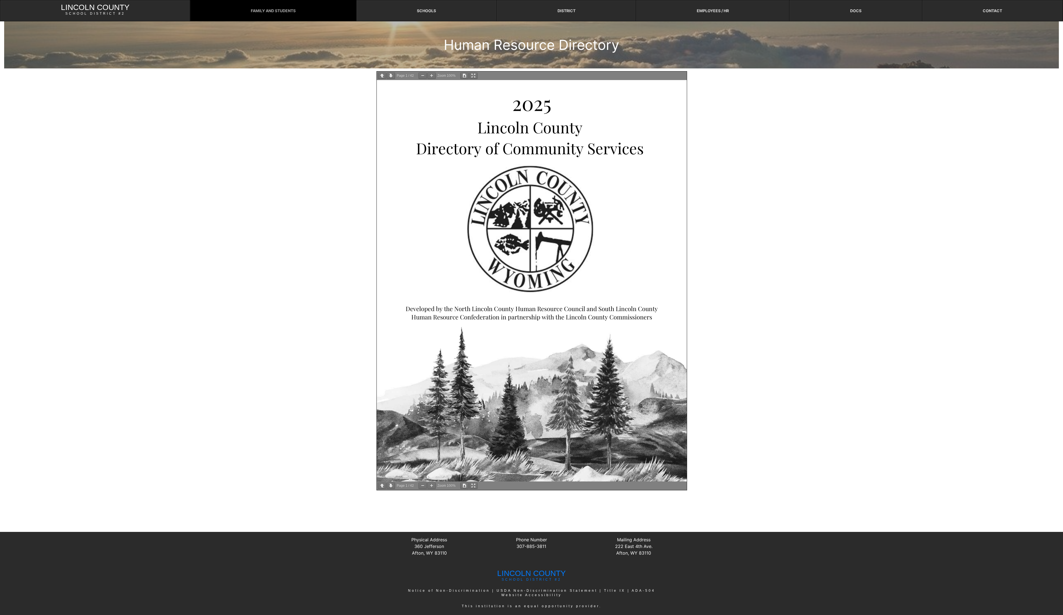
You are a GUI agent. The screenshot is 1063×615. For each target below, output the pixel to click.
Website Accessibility (531, 595)
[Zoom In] (431, 76)
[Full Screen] (473, 76)
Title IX (614, 591)
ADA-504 (643, 591)
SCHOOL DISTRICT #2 (531, 579)
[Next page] (391, 76)
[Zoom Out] (423, 76)
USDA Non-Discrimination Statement (547, 591)
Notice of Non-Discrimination (449, 591)
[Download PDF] (464, 76)
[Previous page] (382, 76)
